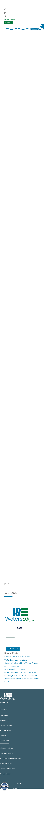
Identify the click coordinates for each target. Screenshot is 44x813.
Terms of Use (18, 794)
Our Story (3, 710)
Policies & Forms (6, 764)
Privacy (16, 789)
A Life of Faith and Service (14, 669)
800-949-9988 (9, 19)
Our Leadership (6, 725)
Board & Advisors (6, 730)
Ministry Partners (6, 748)
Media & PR (4, 720)
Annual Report (5, 774)
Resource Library (6, 753)
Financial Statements (8, 769)
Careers (3, 736)
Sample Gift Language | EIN (10, 758)
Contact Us (13, 648)
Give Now (8, 22)
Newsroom (4, 715)
